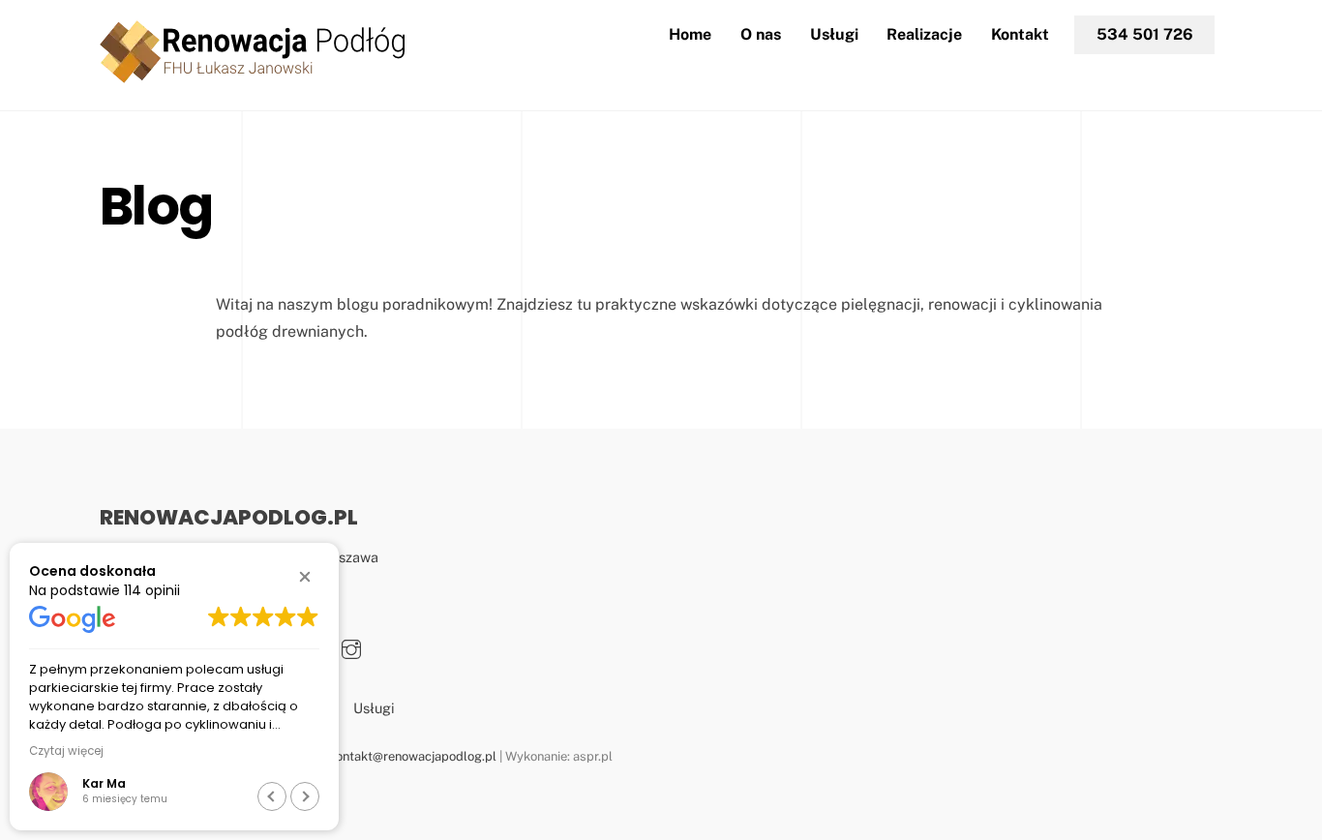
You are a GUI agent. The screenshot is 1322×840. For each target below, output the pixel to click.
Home (690, 34)
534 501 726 (1145, 34)
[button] (304, 576)
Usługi (834, 34)
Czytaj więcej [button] (66, 751)
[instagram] (351, 646)
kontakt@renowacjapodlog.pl (412, 756)
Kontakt (1020, 34)
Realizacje (924, 34)
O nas (760, 34)
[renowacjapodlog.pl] (252, 75)
